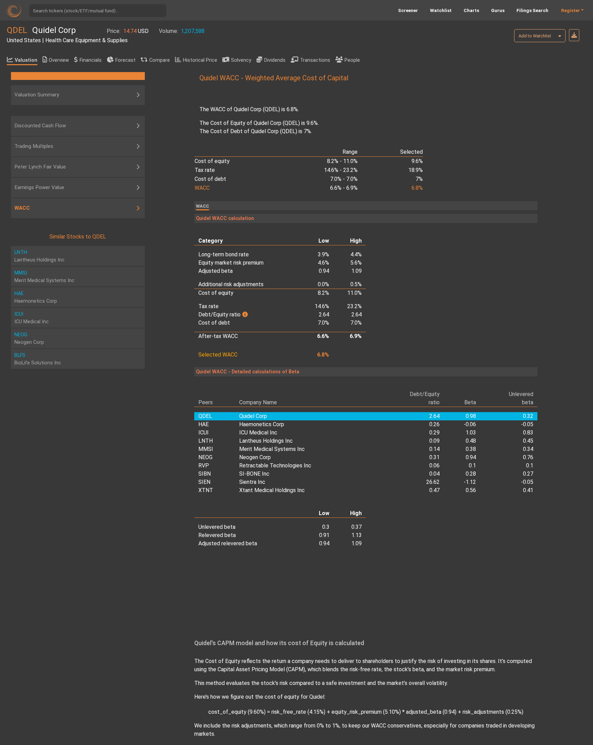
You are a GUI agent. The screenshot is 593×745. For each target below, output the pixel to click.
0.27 (528, 473)
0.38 (471, 449)
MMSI (205, 449)
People (352, 60)
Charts (471, 10)
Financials (91, 60)
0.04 (434, 473)
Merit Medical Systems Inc (272, 449)
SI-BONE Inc (254, 473)
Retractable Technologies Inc (275, 465)
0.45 (528, 441)
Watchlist (441, 10)
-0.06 (470, 424)
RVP (203, 465)
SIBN (204, 473)
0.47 (434, 490)
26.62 (433, 482)
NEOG (205, 457)
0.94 (471, 457)
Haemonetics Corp (261, 424)
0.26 (434, 424)
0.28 (471, 473)
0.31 (434, 457)
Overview (59, 60)
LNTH (205, 441)
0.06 (434, 465)
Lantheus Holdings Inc (266, 441)
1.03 (471, 432)
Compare (159, 60)
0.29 (434, 432)
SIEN (204, 482)
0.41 (528, 490)
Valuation (26, 60)
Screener (408, 10)
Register (570, 10)
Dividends (275, 60)
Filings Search (532, 10)
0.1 (472, 465)
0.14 (434, 449)
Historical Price (200, 60)
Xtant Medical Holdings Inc (272, 490)
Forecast (125, 60)
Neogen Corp (255, 457)
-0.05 (527, 424)
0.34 (528, 449)
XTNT (205, 490)
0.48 (471, 441)
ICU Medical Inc (258, 432)
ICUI (203, 432)
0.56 (471, 490)
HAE (203, 424)
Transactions (315, 60)
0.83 (528, 432)
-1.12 (470, 482)
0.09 (434, 441)
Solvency (241, 60)
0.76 (528, 457)
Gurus (497, 10)
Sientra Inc (252, 482)
